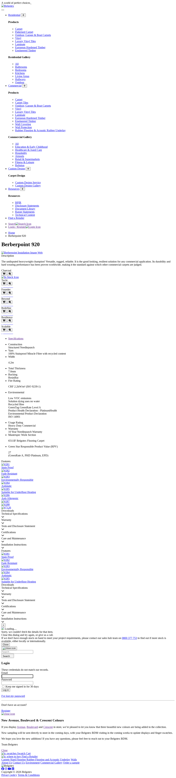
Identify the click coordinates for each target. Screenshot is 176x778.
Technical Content (25, 214)
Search (12, 223)
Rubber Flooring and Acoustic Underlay (48, 759)
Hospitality (21, 153)
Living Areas (22, 76)
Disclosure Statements (27, 205)
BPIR (18, 202)
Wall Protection (23, 127)
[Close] (9, 648)
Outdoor (19, 82)
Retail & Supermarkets (27, 159)
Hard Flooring (18, 759)
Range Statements (25, 211)
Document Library (25, 208)
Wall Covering (23, 124)
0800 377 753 (129, 638)
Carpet (18, 28)
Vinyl (18, 38)
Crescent (48, 727)
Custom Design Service (28, 182)
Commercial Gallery (51, 762)
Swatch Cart (23, 753)
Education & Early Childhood (31, 146)
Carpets (5, 759)
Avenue (21, 727)
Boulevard (32, 727)
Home (11, 232)
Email (4, 672)
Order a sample (71, 762)
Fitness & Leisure (24, 162)
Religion (19, 165)
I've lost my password (13, 696)
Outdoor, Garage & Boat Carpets (33, 35)
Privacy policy (9, 775)
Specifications (15, 338)
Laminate (20, 44)
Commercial (14, 85)
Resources (13, 188)
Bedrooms (20, 70)
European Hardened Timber (30, 47)
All (17, 63)
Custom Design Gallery (28, 185)
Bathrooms (21, 66)
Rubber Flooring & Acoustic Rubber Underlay (40, 130)
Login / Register (17, 226)
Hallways (20, 79)
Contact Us (19, 762)
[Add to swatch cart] (4, 274)
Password (6, 679)
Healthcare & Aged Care (28, 149)
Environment (33, 762)
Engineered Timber (25, 50)
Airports (19, 156)
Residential (14, 15)
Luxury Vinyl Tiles (25, 41)
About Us (6, 762)
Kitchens (20, 73)
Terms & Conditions (29, 775)
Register (5, 710)
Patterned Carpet (24, 32)
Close (5, 644)
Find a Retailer (16, 218)
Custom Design (16, 168)
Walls (74, 759)
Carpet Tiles (21, 102)
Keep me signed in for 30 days (22, 686)
